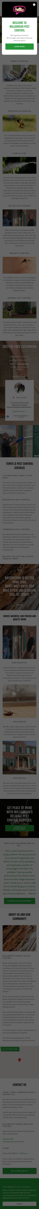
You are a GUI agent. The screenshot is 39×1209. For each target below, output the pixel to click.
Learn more (19, 46)
